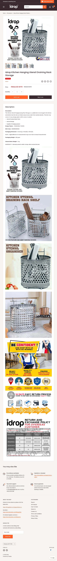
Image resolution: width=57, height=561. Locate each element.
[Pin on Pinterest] (45, 81)
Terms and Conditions (36, 513)
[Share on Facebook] (42, 81)
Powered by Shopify (7, 556)
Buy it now (40, 97)
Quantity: (7, 91)
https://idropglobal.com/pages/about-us (12, 507)
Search (33, 502)
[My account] (50, 7)
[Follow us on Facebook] (4, 550)
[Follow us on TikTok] (7, 550)
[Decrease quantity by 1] (12, 91)
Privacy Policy (34, 516)
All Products (34, 504)
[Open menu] (3, 6)
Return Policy (34, 518)
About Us (33, 509)
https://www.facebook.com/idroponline (12, 512)
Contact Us (34, 511)
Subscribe (7, 536)
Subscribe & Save (48, 1)
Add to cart (16, 97)
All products (9, 13)
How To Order (34, 506)
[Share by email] (51, 81)
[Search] (44, 6)
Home (4, 13)
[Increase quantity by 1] (21, 91)
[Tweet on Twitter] (48, 81)
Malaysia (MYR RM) (8, 543)
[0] (53, 7)
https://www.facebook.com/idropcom (12, 517)
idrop (6, 81)
